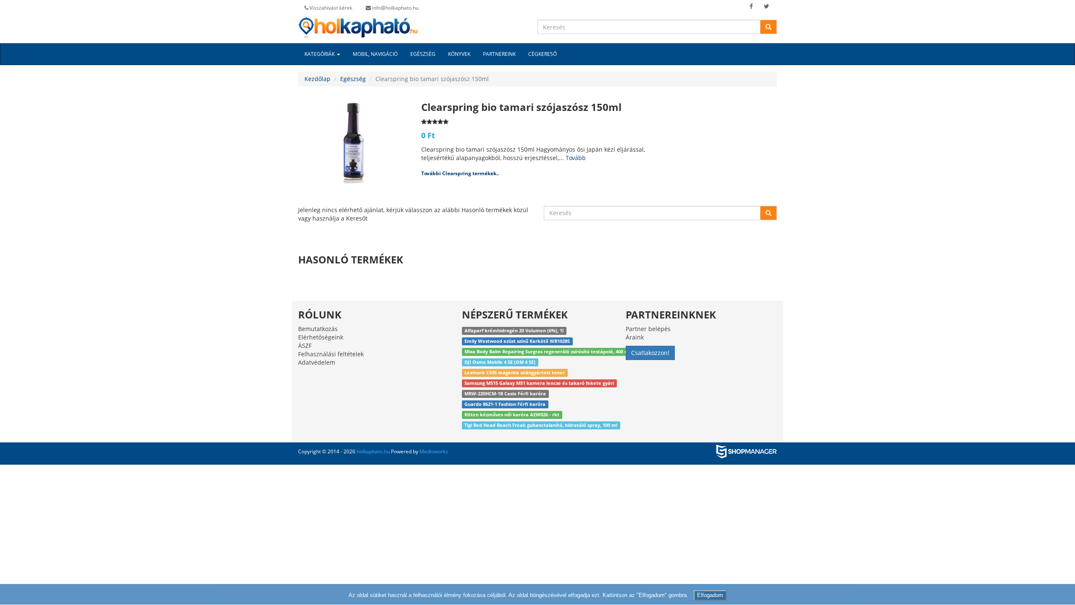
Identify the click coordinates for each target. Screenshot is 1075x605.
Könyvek (459, 54)
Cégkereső (542, 54)
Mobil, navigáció (375, 54)
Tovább (576, 158)
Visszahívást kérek (330, 7)
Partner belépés (648, 329)
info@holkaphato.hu (395, 7)
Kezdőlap (317, 79)
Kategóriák (320, 54)
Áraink (635, 337)
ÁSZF (305, 346)
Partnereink (499, 54)
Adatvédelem (316, 362)
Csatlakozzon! (650, 353)
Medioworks (434, 451)
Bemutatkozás (318, 329)
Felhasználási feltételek (331, 354)
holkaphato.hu (373, 451)
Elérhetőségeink (320, 337)
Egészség (422, 54)
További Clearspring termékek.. (460, 173)
